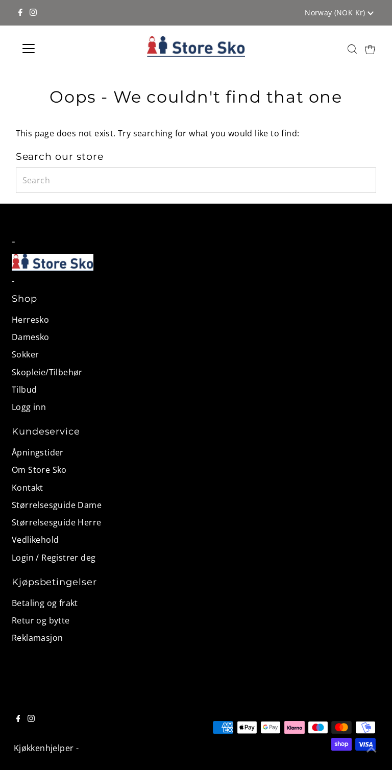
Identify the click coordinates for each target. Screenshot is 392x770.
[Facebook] (20, 13)
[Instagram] (33, 13)
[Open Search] (352, 48)
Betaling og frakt (45, 603)
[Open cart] (370, 48)
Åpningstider (38, 452)
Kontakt (27, 487)
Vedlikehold (35, 539)
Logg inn (29, 407)
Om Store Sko (39, 469)
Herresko (30, 319)
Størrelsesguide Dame (57, 505)
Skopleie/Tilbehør (47, 372)
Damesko (31, 337)
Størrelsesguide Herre (56, 522)
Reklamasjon (37, 637)
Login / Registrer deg (53, 557)
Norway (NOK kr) (336, 12)
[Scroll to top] (371, 749)
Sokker (25, 354)
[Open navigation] (58, 48)
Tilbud (24, 389)
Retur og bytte (41, 620)
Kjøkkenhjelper (44, 748)
